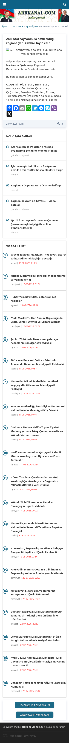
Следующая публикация (35, 714)
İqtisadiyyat (32, 26)
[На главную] (4, 26)
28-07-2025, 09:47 (15, 123)
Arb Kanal (18, 26)
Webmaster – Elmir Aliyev (23, 735)
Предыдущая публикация (34, 705)
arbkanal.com (30, 726)
